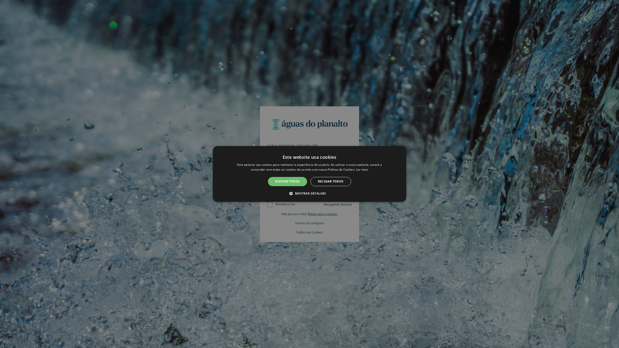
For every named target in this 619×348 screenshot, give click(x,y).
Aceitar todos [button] (287, 181)
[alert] (309, 174)
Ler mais (362, 170)
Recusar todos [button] (331, 181)
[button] (309, 193)
